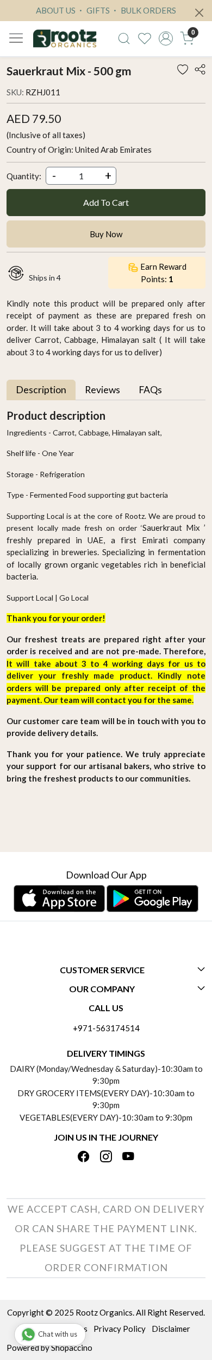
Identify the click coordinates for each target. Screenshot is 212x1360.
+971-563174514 (106, 1028)
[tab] (41, 390)
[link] (123, 38)
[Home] (65, 38)
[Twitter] (106, 1157)
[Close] (199, 12)
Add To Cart (106, 202)
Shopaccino (71, 1347)
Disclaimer (171, 1328)
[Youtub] (128, 1157)
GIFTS (97, 10)
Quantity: (24, 176)
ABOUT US (56, 10)
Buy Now (106, 234)
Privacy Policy (119, 1328)
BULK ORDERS (147, 10)
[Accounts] (166, 38)
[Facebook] (84, 1157)
